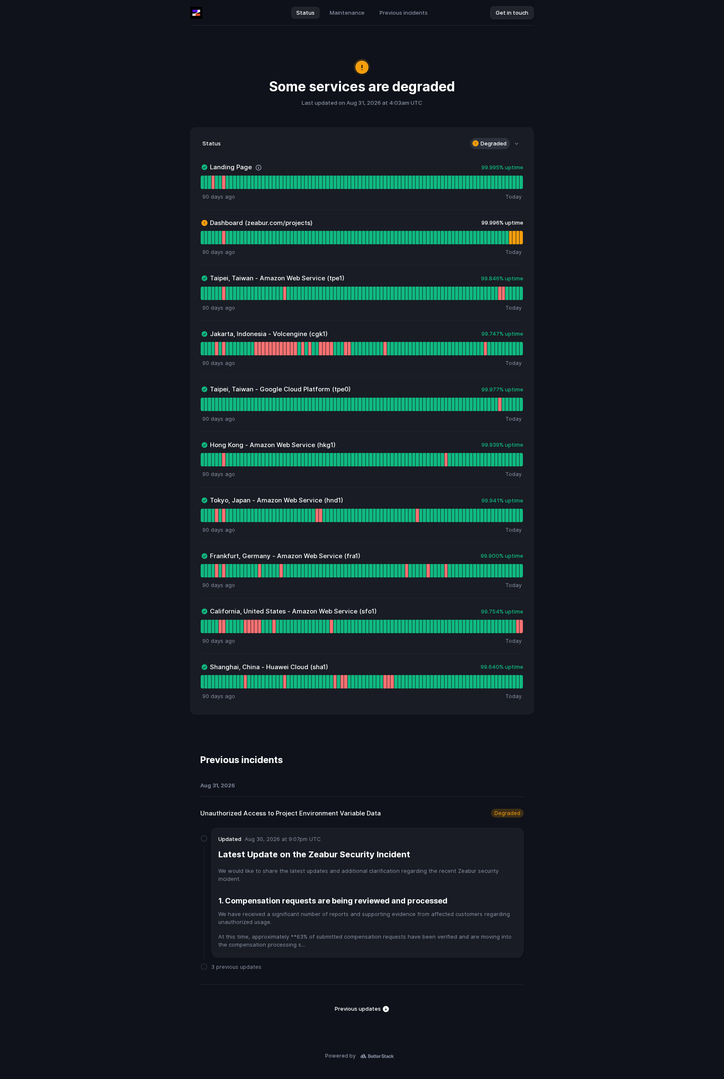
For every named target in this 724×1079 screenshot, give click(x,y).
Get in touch (512, 12)
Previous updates (358, 1008)
